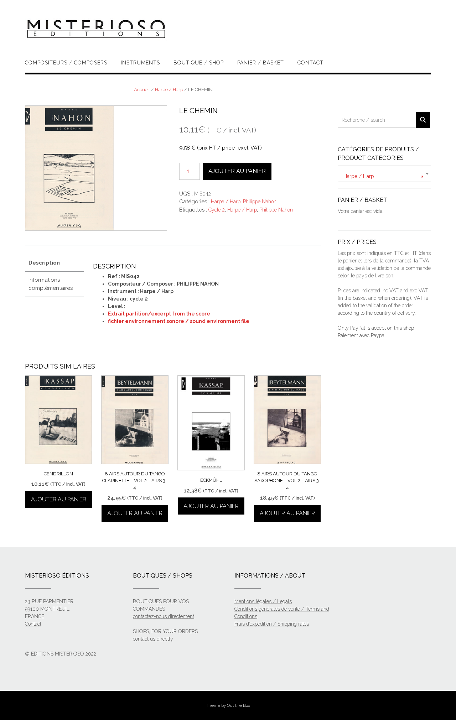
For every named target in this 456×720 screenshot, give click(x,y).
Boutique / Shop (198, 63)
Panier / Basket (260, 63)
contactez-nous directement (163, 616)
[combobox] (384, 174)
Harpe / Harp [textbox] (383, 176)
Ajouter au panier (237, 171)
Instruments (140, 63)
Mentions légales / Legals (263, 601)
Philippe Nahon (259, 201)
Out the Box (238, 705)
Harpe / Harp (169, 89)
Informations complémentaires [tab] (50, 284)
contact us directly (153, 639)
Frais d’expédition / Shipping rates (271, 624)
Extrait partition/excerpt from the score (159, 314)
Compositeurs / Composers (66, 63)
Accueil (142, 89)
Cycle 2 (216, 210)
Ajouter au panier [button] (58, 499)
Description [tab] (44, 263)
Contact (310, 63)
